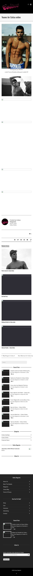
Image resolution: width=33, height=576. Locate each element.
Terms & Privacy (7, 492)
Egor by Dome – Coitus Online (18, 407)
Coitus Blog (6, 489)
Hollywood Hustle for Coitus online (8, 322)
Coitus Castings (6, 435)
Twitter (8, 549)
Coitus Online (13, 225)
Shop (4, 503)
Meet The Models (7, 484)
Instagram (11, 549)
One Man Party (5, 296)
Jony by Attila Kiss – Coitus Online (19, 414)
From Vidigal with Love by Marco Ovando (20, 400)
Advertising (6, 511)
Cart (4, 505)
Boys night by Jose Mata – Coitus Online (20, 392)
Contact (5, 513)
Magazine (5, 486)
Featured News (5, 440)
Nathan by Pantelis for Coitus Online (19, 378)
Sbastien (21, 69)
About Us (5, 481)
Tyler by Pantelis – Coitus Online (18, 421)
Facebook (4, 549)
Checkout (5, 508)
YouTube (15, 549)
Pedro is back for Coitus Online (8, 271)
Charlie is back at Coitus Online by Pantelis (20, 370)
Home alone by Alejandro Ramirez (19, 385)
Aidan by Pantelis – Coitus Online (8, 348)
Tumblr (18, 549)
